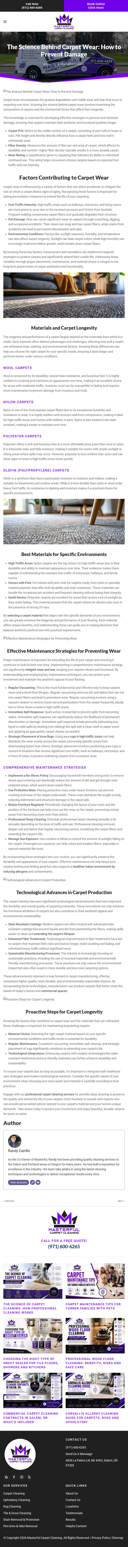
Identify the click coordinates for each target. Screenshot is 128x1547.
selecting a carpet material (24, 615)
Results (71, 1519)
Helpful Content (76, 1526)
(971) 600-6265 (64, 1246)
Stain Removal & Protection (21, 1519)
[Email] (38, 1182)
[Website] (32, 1182)
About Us (72, 1493)
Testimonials (74, 1513)
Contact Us (73, 1500)
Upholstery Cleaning (16, 1500)
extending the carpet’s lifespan (54, 934)
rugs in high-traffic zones (86, 736)
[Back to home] (64, 22)
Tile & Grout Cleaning (17, 1513)
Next (120, 1201)
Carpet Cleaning (14, 1493)
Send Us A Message (79, 1454)
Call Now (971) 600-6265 (32, 5)
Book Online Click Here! (96, 5)
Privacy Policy (101, 1537)
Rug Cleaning (12, 1506)
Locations (72, 1506)
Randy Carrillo (19, 1151)
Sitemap (117, 1537)
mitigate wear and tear (40, 669)
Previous (9, 1201)
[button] (5, 22)
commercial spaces (54, 991)
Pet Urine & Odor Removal (20, 1526)
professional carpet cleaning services (49, 1094)
